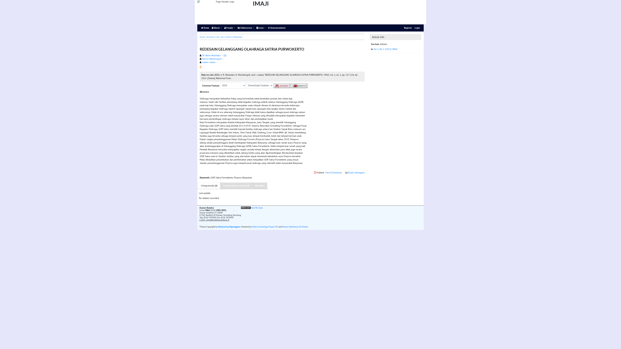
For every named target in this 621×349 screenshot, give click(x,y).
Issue (261, 27)
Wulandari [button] (238, 37)
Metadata (259, 185)
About (217, 27)
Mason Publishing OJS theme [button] (295, 226)
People (229, 27)
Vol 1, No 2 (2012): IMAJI (385, 49)
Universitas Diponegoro (229, 226)
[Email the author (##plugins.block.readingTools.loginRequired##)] (225, 55)
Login (417, 27)
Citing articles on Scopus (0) (236, 185)
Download (337, 172)
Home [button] (202, 37)
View (327, 172)
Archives (210, 37)
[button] (200, 66)
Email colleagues (356, 172)
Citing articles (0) (209, 185)
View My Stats (257, 208)
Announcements (278, 27)
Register (408, 27)
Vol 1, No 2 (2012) (224, 37)
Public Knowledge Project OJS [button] (265, 226)
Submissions (246, 27)
